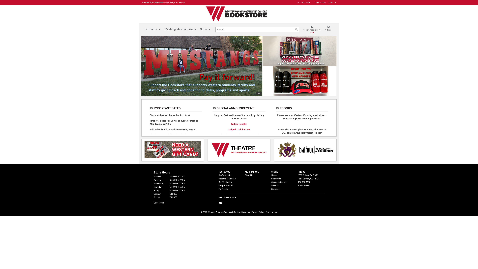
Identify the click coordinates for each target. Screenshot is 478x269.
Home (274, 175)
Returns (274, 185)
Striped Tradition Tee (239, 129)
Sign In (311, 32)
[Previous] (143, 66)
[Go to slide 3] (205, 95)
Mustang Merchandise (179, 29)
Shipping (275, 189)
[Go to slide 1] (198, 95)
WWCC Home (303, 185)
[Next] (260, 66)
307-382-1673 (303, 2)
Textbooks (150, 29)
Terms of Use (271, 212)
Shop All (248, 175)
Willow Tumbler (239, 124)
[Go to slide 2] (202, 95)
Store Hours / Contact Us (325, 2)
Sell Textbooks (225, 182)
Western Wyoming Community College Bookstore (163, 2)
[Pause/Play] (259, 93)
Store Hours (159, 203)
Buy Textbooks (225, 175)
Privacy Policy (258, 212)
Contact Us (276, 179)
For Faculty (223, 189)
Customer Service (279, 182)
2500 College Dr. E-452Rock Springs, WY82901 (308, 177)
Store (203, 29)
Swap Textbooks (226, 185)
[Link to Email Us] (221, 203)
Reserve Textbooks (227, 179)
